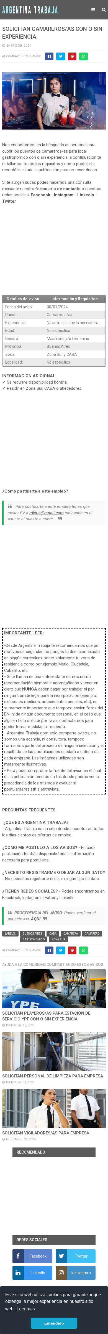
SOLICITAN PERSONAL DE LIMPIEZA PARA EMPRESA (52, 1076)
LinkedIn (85, 194)
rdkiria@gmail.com (46, 512)
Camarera (70, 933)
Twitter (9, 201)
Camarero (92, 933)
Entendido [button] (54, 1323)
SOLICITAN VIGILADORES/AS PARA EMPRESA (45, 1133)
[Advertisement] (54, 250)
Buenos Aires (32, 933)
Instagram (63, 194)
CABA (52, 933)
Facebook (40, 194)
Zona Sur (58, 939)
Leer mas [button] (26, 1308)
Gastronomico (34, 939)
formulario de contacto (58, 188)
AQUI (35, 918)
